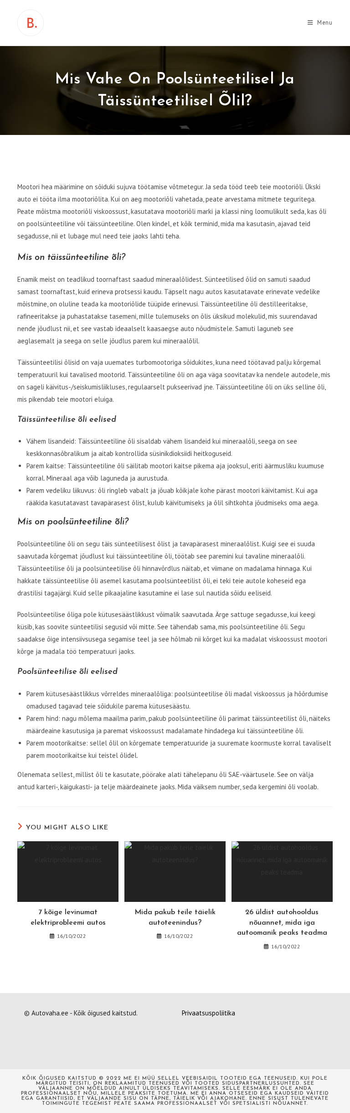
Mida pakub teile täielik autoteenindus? (175, 917)
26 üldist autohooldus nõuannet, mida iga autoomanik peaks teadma (282, 923)
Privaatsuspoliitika (208, 1013)
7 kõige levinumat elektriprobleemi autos (68, 917)
